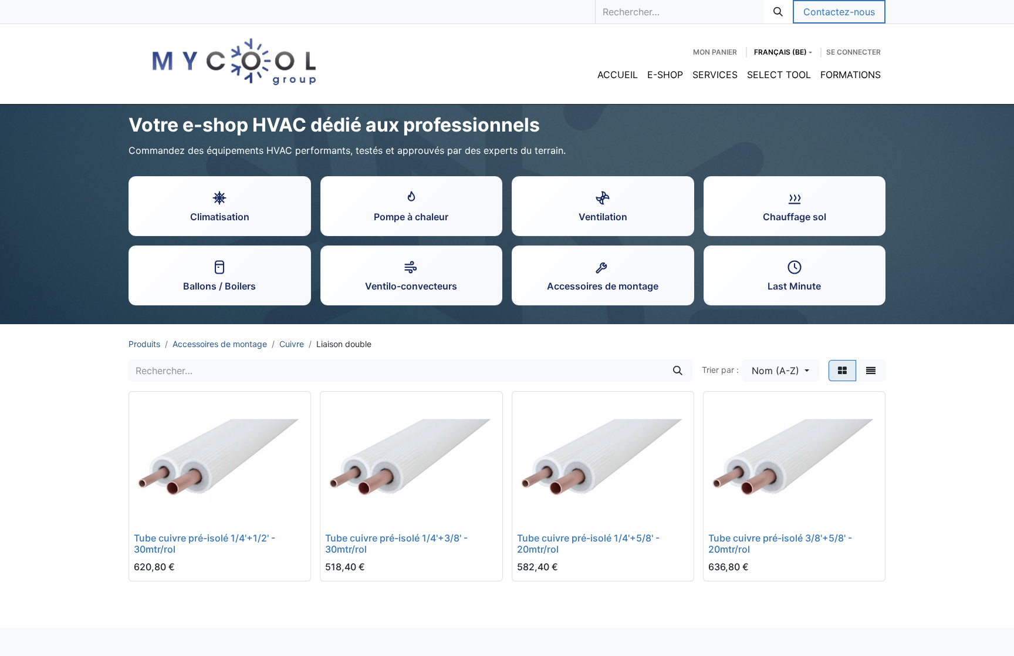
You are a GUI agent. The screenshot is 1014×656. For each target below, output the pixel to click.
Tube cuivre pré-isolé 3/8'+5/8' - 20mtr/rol (780, 543)
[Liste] (870, 370)
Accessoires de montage (220, 344)
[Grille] (842, 370)
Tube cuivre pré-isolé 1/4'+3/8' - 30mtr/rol (396, 543)
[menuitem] (618, 74)
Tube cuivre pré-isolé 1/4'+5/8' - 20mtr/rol (588, 543)
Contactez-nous (839, 12)
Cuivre (291, 344)
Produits (144, 344)
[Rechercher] (778, 11)
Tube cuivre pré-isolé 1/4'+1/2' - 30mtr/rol (204, 543)
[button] (780, 370)
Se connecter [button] (173, 511)
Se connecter (853, 52)
